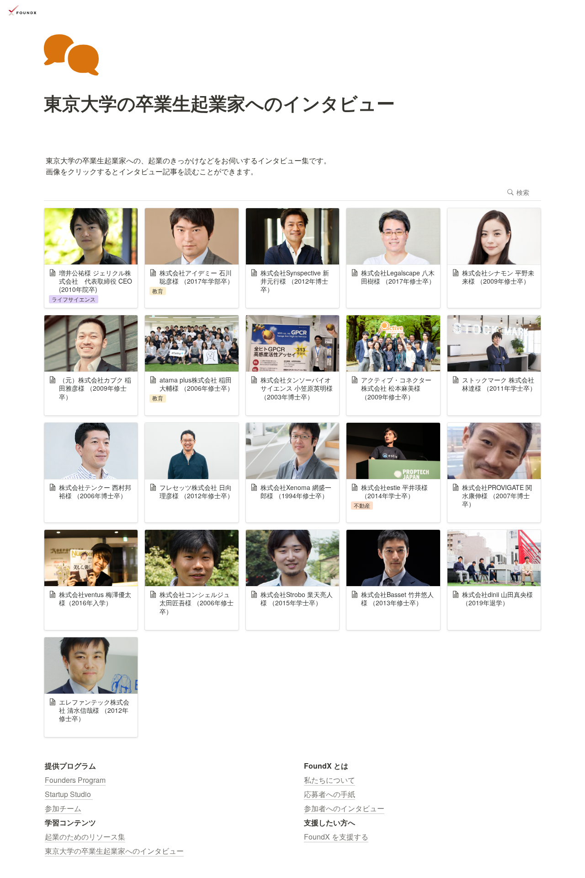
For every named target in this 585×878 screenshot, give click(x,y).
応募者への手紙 (329, 794)
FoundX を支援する (336, 836)
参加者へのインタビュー (344, 808)
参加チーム (63, 808)
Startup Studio (69, 794)
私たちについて (329, 780)
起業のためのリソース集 (85, 836)
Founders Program (75, 780)
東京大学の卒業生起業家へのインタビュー (114, 851)
